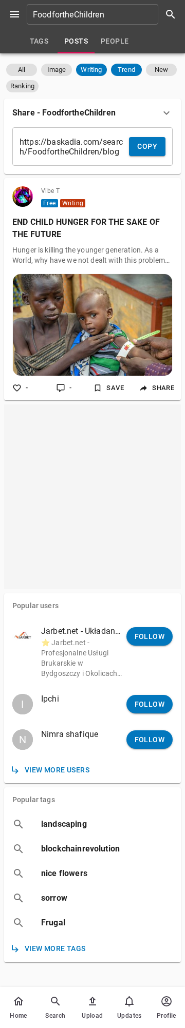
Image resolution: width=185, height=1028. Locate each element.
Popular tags (33, 800)
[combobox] (105, 14)
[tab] (39, 41)
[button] (21, 70)
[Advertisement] (92, 496)
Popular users (35, 606)
